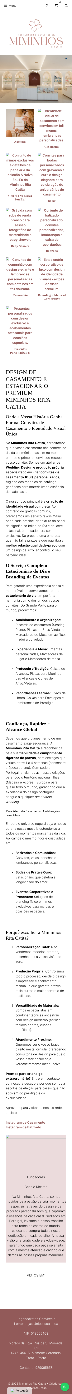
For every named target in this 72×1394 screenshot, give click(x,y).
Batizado (52, 250)
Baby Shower (20, 246)
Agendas (20, 141)
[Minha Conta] (47, 5)
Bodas (52, 200)
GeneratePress (36, 1388)
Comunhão (20, 295)
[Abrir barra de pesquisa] (66, 5)
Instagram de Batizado (23, 1127)
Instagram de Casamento (25, 1122)
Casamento (52, 146)
